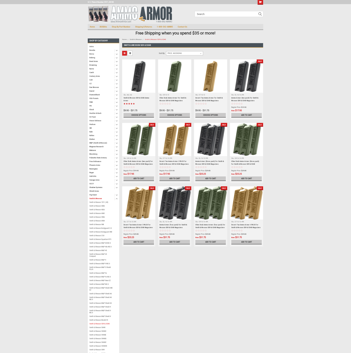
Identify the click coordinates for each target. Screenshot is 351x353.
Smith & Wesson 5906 (97, 217)
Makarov (92, 150)
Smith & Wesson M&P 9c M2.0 (100, 277)
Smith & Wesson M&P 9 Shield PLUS (100, 268)
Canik (91, 72)
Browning (93, 65)
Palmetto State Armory (98, 158)
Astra (91, 46)
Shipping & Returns (143, 27)
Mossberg (93, 154)
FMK (91, 102)
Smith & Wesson (95, 198)
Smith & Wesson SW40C (97, 331)
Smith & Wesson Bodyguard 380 (100, 232)
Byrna (91, 69)
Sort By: (162, 53)
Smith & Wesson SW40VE (98, 346)
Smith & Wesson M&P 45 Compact (98, 255)
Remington (93, 169)
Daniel (91, 91)
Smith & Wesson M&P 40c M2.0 (100, 247)
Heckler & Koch (95, 113)
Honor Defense (95, 121)
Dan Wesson (94, 87)
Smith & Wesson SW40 (97, 327)
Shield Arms (94, 191)
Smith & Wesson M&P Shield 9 (100, 307)
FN (90, 106)
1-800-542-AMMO (165, 27)
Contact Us (182, 27)
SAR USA (92, 176)
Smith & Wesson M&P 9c (98, 273)
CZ (90, 84)
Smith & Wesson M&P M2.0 (99, 284)
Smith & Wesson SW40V (97, 342)
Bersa (91, 54)
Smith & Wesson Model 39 (98, 320)
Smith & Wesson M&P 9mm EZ (100, 280)
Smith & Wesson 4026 (97, 210)
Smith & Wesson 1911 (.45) (98, 202)
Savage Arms (94, 180)
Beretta (92, 50)
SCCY (91, 184)
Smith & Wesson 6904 (97, 221)
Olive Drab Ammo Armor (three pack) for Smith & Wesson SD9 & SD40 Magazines (245, 164)
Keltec (91, 135)
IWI (90, 128)
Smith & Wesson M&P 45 (98, 250)
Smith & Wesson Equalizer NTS (100, 239)
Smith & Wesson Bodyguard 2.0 (100, 228)
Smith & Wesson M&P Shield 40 (100, 294)
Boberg (92, 58)
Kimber (92, 139)
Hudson (92, 124)
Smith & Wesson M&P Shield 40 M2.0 (100, 298)
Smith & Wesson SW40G (97, 338)
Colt (91, 80)
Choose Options (138, 115)
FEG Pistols (93, 98)
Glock (91, 109)
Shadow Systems (95, 187)
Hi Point (92, 117)
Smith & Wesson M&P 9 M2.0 (99, 264)
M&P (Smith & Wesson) (98, 143)
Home (92, 27)
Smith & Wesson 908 (96, 224)
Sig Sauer (93, 195)
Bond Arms (93, 61)
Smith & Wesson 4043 (97, 213)
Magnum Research (96, 147)
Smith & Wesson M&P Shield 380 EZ (100, 289)
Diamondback (94, 95)
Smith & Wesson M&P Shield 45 (100, 303)
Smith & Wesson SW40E (97, 335)
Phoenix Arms (94, 165)
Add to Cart (246, 115)
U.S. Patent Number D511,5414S (101, 2)
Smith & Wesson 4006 (97, 206)
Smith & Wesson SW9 (96, 350)
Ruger (91, 172)
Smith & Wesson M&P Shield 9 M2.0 (100, 311)
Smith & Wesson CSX (96, 236)
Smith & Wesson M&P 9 (97, 260)
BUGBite (103, 27)
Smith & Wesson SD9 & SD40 (99, 324)
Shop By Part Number (121, 27)
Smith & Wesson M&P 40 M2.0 (100, 243)
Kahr (91, 132)
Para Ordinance (95, 161)
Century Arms (94, 76)
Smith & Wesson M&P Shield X (100, 316)
